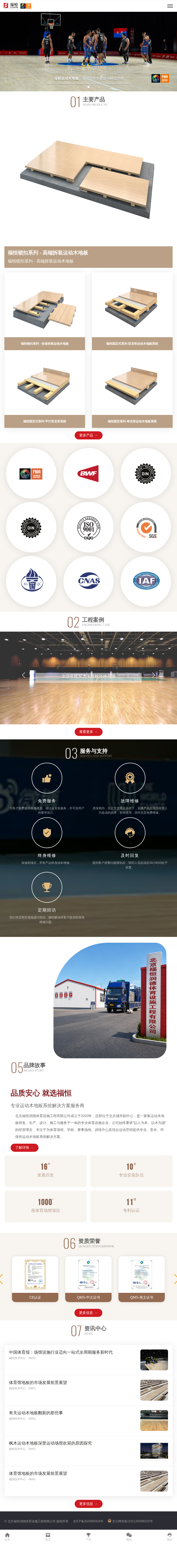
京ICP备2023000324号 (88, 1521)
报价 (169, 1536)
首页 (7, 1536)
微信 (129, 1536)
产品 (88, 1536)
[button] (10, 51)
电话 (48, 1536)
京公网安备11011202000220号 (132, 1521)
